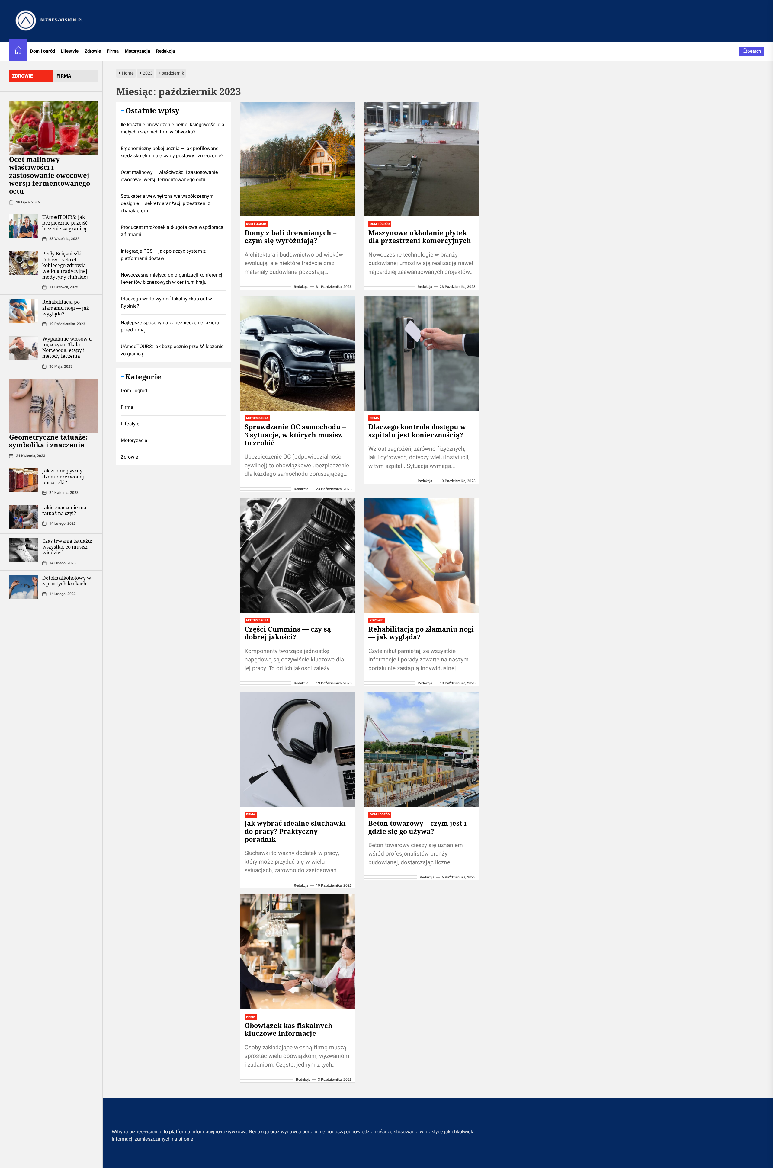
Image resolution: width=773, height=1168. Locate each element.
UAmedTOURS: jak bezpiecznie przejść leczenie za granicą (65, 223)
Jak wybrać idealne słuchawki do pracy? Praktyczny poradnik (295, 830)
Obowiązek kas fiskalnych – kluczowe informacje (291, 1029)
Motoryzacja (137, 51)
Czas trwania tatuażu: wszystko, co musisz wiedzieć (67, 547)
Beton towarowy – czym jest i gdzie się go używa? (417, 826)
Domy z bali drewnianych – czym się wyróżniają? (290, 236)
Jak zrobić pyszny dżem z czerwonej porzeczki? (63, 476)
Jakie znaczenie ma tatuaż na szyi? (64, 510)
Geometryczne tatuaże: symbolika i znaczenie (48, 440)
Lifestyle (70, 51)
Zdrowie (93, 51)
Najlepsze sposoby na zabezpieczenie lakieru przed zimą (170, 326)
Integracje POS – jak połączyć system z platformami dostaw (163, 255)
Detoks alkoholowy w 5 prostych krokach (66, 580)
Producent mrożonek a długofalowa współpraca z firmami (172, 231)
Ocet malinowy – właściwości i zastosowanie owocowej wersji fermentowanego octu (49, 175)
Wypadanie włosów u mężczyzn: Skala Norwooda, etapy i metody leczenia (67, 347)
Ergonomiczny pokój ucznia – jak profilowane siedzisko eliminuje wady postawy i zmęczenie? (172, 152)
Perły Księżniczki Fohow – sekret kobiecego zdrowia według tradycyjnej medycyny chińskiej (65, 265)
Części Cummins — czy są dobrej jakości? (288, 632)
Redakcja (165, 51)
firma (63, 76)
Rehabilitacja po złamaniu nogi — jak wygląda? (65, 308)
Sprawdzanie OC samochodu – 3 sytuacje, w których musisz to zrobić (295, 434)
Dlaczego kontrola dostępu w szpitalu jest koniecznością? (417, 430)
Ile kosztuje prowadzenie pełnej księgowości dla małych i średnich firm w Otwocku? (172, 128)
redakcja (301, 287)
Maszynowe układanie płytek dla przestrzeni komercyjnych (419, 236)
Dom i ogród (42, 51)
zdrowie (22, 76)
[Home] (18, 51)
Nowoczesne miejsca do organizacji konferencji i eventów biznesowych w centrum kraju (172, 278)
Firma (113, 51)
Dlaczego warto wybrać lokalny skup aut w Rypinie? (166, 302)
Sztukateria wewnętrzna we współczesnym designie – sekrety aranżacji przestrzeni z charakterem (167, 203)
